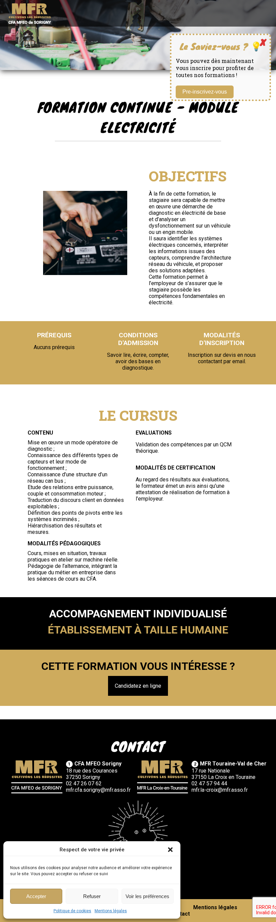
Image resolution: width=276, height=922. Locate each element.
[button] (170, 849)
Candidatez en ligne (138, 686)
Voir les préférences (147, 896)
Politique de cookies (72, 911)
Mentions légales (111, 911)
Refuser (92, 896)
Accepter (36, 896)
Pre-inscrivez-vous (204, 92)
